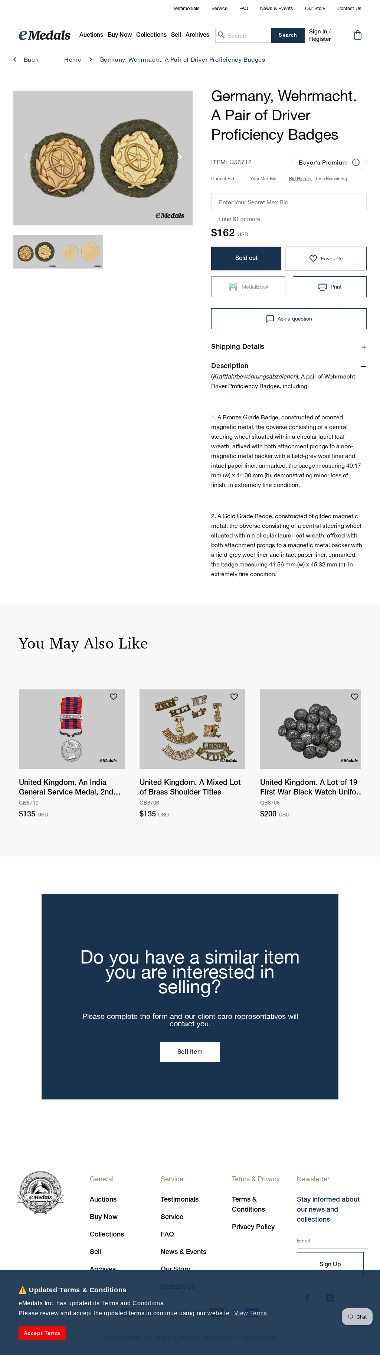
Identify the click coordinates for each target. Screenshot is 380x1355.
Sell (95, 1252)
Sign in (318, 32)
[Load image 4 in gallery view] (80, 252)
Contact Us (349, 8)
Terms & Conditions (248, 1205)
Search (288, 35)
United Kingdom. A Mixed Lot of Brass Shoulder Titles (190, 788)
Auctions (103, 1200)
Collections (107, 1235)
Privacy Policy (253, 1227)
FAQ (243, 8)
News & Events (276, 8)
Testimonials (186, 8)
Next (180, 159)
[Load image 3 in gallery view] (35, 252)
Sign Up (330, 1264)
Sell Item (190, 1052)
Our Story (315, 8)
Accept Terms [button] (42, 1333)
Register (320, 39)
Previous (26, 159)
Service (219, 8)
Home (72, 59)
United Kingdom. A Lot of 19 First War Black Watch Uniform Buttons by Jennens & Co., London (312, 788)
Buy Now (104, 1217)
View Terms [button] (250, 1313)
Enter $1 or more (239, 219)
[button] (119, 35)
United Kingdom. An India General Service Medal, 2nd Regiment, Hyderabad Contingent (66, 788)
